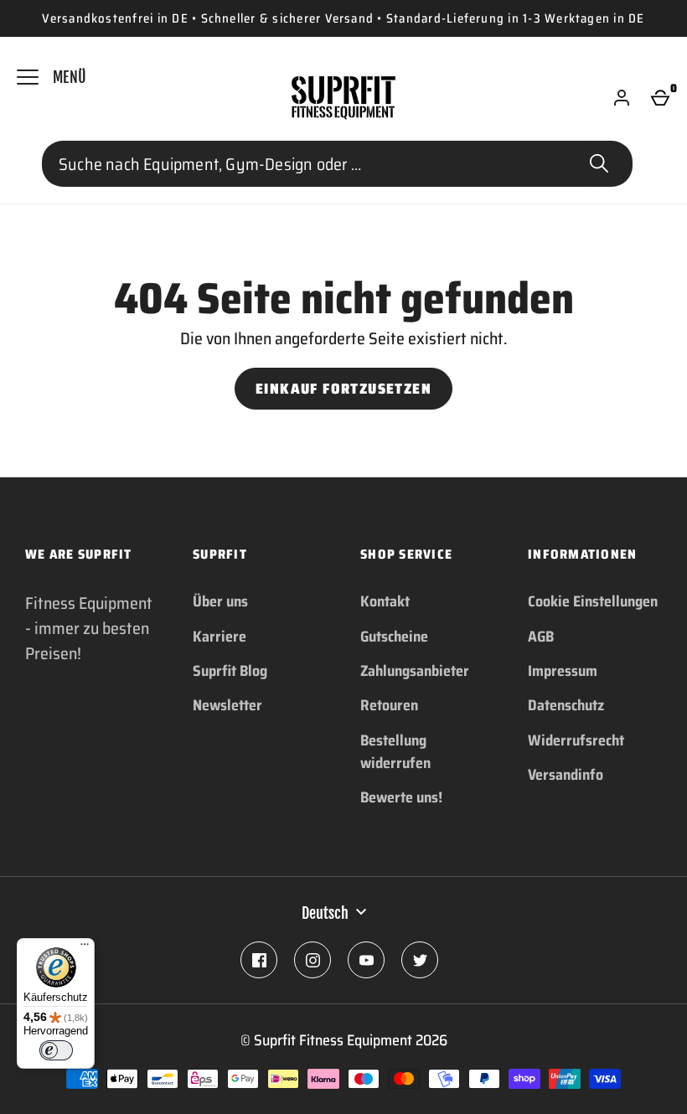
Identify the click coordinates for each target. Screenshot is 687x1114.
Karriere (219, 636)
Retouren (389, 705)
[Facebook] (258, 959)
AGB (541, 636)
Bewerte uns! (401, 797)
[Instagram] (312, 959)
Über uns (220, 601)
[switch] (56, 1050)
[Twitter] (419, 959)
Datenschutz (566, 705)
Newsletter (227, 705)
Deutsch (325, 913)
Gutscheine (394, 636)
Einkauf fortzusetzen (343, 388)
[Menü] (85, 948)
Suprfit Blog (230, 671)
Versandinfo (565, 775)
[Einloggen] (621, 98)
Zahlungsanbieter (414, 671)
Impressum (562, 671)
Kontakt (385, 601)
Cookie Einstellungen (593, 601)
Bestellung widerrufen (395, 752)
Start (599, 164)
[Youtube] (366, 959)
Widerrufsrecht (576, 740)
